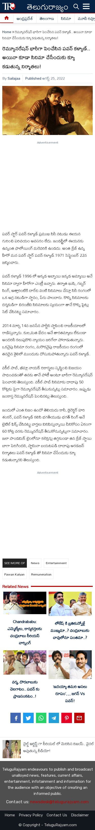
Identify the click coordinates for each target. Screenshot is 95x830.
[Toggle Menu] (86, 7)
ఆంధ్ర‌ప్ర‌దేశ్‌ (25, 18)
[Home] (6, 18)
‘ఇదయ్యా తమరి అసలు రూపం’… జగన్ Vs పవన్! (70, 693)
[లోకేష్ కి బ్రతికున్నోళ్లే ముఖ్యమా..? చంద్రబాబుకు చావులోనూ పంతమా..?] (70, 605)
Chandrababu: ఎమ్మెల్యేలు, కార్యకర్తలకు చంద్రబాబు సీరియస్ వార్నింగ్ (25, 632)
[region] (47, 184)
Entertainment (56, 563)
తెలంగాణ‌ (47, 18)
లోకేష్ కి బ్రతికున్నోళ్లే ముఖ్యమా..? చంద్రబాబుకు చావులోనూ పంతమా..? (70, 630)
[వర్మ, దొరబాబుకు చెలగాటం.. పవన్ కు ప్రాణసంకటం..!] (24, 663)
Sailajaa (14, 78)
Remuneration (41, 574)
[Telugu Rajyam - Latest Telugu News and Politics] (8, 6)
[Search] (76, 6)
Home (6, 31)
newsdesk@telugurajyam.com (59, 801)
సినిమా (66, 18)
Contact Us (57, 815)
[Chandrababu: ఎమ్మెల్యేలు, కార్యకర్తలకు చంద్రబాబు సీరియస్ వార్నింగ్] (24, 604)
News (35, 563)
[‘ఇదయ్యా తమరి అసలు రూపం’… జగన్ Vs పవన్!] (70, 665)
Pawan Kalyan (14, 574)
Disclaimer (80, 815)
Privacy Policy (31, 815)
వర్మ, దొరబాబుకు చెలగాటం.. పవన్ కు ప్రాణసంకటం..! (25, 689)
